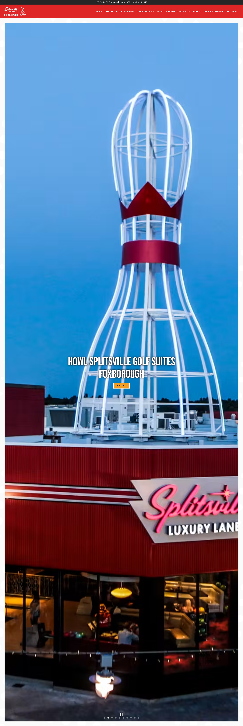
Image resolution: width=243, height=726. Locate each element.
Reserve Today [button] (104, 11)
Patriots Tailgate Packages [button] (173, 11)
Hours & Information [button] (216, 11)
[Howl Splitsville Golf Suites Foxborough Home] (15, 11)
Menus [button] (197, 11)
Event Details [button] (145, 11)
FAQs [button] (235, 11)
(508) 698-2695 (140, 2)
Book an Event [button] (125, 11)
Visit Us (121, 385)
